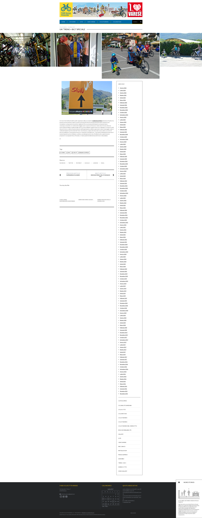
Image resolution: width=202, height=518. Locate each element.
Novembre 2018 (124, 305)
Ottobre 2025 (123, 112)
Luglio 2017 (123, 344)
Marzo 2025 (123, 127)
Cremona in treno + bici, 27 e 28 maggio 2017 (100, 174)
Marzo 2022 (123, 207)
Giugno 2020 (123, 259)
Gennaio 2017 (123, 359)
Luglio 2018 (123, 315)
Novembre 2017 (124, 335)
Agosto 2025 (123, 117)
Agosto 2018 (123, 313)
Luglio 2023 (123, 173)
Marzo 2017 (123, 354)
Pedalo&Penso (123, 454)
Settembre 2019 (124, 281)
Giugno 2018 (123, 318)
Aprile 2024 (123, 151)
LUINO (68, 152)
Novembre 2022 (124, 188)
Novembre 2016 (124, 364)
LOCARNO (62, 152)
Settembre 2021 (124, 222)
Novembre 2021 (124, 217)
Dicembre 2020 (123, 244)
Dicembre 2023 (123, 161)
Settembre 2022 (124, 193)
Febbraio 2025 (123, 129)
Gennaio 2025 (123, 132)
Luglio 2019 (123, 286)
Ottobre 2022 (123, 190)
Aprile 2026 (123, 97)
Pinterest (79, 163)
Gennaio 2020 (123, 271)
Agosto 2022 (123, 195)
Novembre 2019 (124, 276)
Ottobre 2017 (123, 337)
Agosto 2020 (123, 254)
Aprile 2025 (123, 124)
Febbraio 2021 (123, 239)
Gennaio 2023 (123, 183)
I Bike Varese (91, 21)
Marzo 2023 (123, 178)
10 (103, 499)
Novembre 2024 (124, 134)
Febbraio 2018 (123, 327)
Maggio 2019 (123, 291)
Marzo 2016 (123, 384)
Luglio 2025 (123, 119)
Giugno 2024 (123, 146)
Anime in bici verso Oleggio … (86, 199)
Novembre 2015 (124, 393)
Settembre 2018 (124, 310)
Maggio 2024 (123, 149)
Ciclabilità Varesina (125, 405)
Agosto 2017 (123, 342)
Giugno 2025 (123, 122)
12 (108, 499)
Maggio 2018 (123, 320)
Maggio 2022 (123, 203)
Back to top (133, 512)
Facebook (63, 163)
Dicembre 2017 (123, 332)
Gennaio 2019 (123, 300)
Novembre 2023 (124, 163)
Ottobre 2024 (123, 137)
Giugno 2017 (123, 347)
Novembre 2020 (124, 247)
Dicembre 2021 (123, 215)
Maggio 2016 (123, 379)
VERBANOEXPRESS (97, 120)
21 (113, 501)
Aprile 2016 (123, 381)
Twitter (70, 163)
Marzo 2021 (123, 237)
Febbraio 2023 (123, 181)
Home (63, 21)
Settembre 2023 (124, 168)
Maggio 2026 (123, 95)
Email (102, 163)
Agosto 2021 (123, 225)
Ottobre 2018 (123, 308)
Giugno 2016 (123, 376)
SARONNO (121, 458)
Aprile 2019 (123, 293)
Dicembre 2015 (123, 391)
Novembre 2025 (124, 110)
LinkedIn (95, 163)
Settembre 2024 (124, 139)
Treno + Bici (122, 463)
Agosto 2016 (123, 371)
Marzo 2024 (123, 154)
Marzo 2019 (123, 296)
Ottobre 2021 (123, 220)
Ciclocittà (122, 409)
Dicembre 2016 (123, 362)
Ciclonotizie (117, 21)
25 (106, 504)
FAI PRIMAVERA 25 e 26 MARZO (73, 174)
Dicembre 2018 (123, 303)
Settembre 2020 (124, 251)
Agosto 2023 (123, 171)
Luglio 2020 (123, 256)
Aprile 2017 (123, 352)
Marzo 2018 (123, 325)
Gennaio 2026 (123, 105)
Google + (87, 163)
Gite (81, 21)
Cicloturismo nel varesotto (127, 426)
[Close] (179, 482)
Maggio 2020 (123, 261)
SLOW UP (74, 152)
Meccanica (121, 446)
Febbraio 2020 (123, 269)
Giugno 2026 (123, 93)
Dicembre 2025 (123, 107)
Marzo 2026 (123, 100)
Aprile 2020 (123, 264)
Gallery (120, 434)
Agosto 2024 (123, 141)
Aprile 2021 (123, 234)
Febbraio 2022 (123, 210)
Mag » (106, 506)
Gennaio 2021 (123, 242)
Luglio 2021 (123, 227)
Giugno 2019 (123, 288)
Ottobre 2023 (123, 166)
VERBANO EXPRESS (84, 152)
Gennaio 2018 (123, 330)
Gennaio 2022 (123, 212)
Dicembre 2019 (123, 274)
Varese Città (122, 467)
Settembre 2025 (124, 115)
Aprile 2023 (123, 176)
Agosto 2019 (123, 283)
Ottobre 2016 (123, 366)
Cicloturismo (104, 21)
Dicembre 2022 (123, 185)
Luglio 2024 (123, 144)
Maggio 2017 (123, 349)
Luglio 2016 (123, 374)
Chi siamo (72, 21)
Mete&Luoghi (122, 450)
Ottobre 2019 (123, 278)
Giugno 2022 (123, 200)
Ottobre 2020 (123, 249)
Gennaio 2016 (123, 388)
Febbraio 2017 (123, 357)
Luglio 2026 (123, 90)
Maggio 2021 (123, 232)
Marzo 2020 (123, 266)
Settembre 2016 (124, 369)
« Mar (103, 506)
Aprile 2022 (123, 205)
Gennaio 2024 (123, 159)
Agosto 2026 (123, 88)
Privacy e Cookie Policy (88, 512)
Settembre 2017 (124, 340)
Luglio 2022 (123, 198)
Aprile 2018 (123, 322)
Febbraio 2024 (123, 156)
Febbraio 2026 (123, 102)
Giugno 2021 (123, 229)
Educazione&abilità (124, 430)
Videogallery (122, 471)
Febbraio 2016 (123, 386)
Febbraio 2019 (123, 298)
